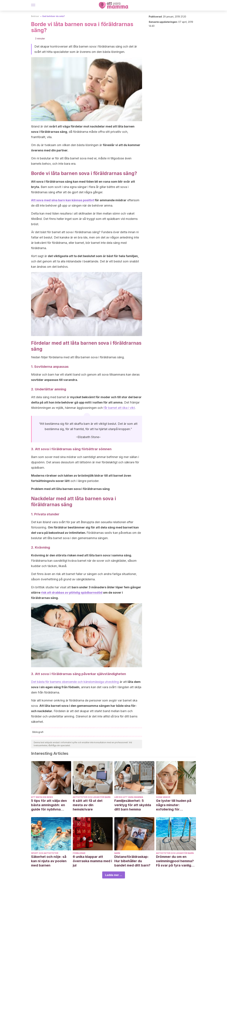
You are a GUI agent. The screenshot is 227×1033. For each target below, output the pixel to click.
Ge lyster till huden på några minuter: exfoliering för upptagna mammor (173, 805)
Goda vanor (163, 797)
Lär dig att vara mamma (128, 797)
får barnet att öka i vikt (119, 407)
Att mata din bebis (42, 797)
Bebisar (35, 16)
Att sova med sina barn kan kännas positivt (62, 200)
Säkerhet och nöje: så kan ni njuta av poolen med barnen (48, 861)
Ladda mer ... (113, 875)
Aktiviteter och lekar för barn (92, 797)
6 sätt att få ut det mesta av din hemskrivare (88, 805)
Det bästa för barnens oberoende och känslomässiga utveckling (75, 682)
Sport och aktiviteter (44, 853)
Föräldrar (79, 853)
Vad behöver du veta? (53, 16)
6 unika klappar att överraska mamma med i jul (92, 861)
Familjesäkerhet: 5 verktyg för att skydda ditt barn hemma (132, 805)
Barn (117, 853)
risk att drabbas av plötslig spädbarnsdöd (71, 592)
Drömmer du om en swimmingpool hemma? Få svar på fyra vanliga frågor (175, 861)
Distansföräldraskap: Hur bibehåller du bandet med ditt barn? (132, 861)
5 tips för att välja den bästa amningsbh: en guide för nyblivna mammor (49, 805)
